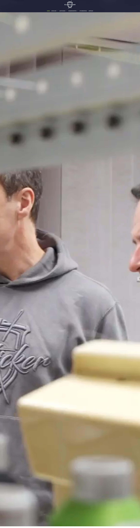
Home (48, 10)
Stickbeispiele (83, 10)
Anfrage (91, 10)
